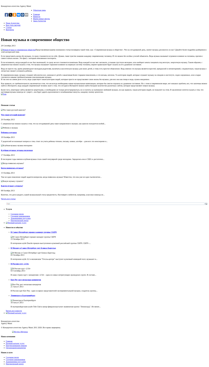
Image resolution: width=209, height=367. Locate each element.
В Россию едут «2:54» (20, 264)
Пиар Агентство (12, 23)
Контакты (10, 30)
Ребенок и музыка (9, 132)
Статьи (9, 27)
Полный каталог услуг (15, 343)
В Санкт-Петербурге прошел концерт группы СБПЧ (34, 232)
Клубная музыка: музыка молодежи (17, 150)
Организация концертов (16, 348)
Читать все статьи (8, 199)
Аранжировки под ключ (21, 218)
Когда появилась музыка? (12, 168)
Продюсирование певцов (16, 346)
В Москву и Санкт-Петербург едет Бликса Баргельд (33, 248)
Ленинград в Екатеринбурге (23, 295)
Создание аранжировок (20, 216)
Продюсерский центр (19, 221)
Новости (36, 17)
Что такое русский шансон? (13, 115)
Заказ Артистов (39, 21)
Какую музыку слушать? (12, 186)
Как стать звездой (13, 25)
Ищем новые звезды (41, 19)
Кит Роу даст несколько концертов (26, 280)
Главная (36, 14)
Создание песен (17, 214)
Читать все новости (14, 311)
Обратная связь (39, 10)
